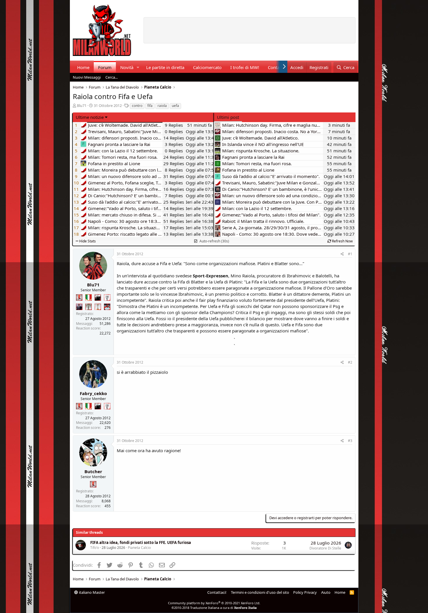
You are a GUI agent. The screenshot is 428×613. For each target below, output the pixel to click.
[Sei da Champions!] (107, 297)
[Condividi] (342, 254)
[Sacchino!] (107, 307)
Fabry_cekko (93, 393)
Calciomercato (207, 67)
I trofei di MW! (244, 67)
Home (83, 67)
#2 (350, 362)
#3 (350, 440)
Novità (126, 67)
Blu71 (81, 105)
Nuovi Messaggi (87, 77)
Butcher (93, 471)
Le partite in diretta (165, 67)
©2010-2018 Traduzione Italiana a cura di (214, 607)
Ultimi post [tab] (228, 117)
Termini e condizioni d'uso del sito (260, 592)
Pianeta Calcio (139, 547)
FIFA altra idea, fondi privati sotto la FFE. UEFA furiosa (140, 542)
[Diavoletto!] (79, 297)
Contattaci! (217, 592)
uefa (175, 105)
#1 (350, 253)
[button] (138, 67)
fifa (150, 105)
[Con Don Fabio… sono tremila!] (79, 307)
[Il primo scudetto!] (88, 297)
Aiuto (325, 592)
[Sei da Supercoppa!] (88, 307)
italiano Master (91, 592)
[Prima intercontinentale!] (98, 307)
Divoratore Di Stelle (325, 548)
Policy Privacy (305, 592)
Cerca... (111, 77)
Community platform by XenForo (214, 603)
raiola (162, 105)
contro (137, 105)
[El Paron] (98, 297)
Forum (105, 67)
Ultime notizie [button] (90, 117)
